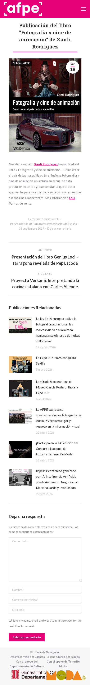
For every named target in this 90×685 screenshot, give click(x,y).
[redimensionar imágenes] (20, 325)
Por (43, 223)
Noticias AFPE (21, 63)
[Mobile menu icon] (83, 9)
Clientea (40, 656)
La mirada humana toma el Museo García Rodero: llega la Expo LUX (57, 387)
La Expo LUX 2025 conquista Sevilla (56, 360)
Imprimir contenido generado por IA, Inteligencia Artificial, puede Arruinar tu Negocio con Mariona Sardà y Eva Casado (57, 479)
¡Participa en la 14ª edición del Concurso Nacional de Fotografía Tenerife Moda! (57, 448)
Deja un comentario (59, 228)
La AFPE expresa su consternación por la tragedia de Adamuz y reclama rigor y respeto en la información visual (58, 418)
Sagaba (75, 656)
